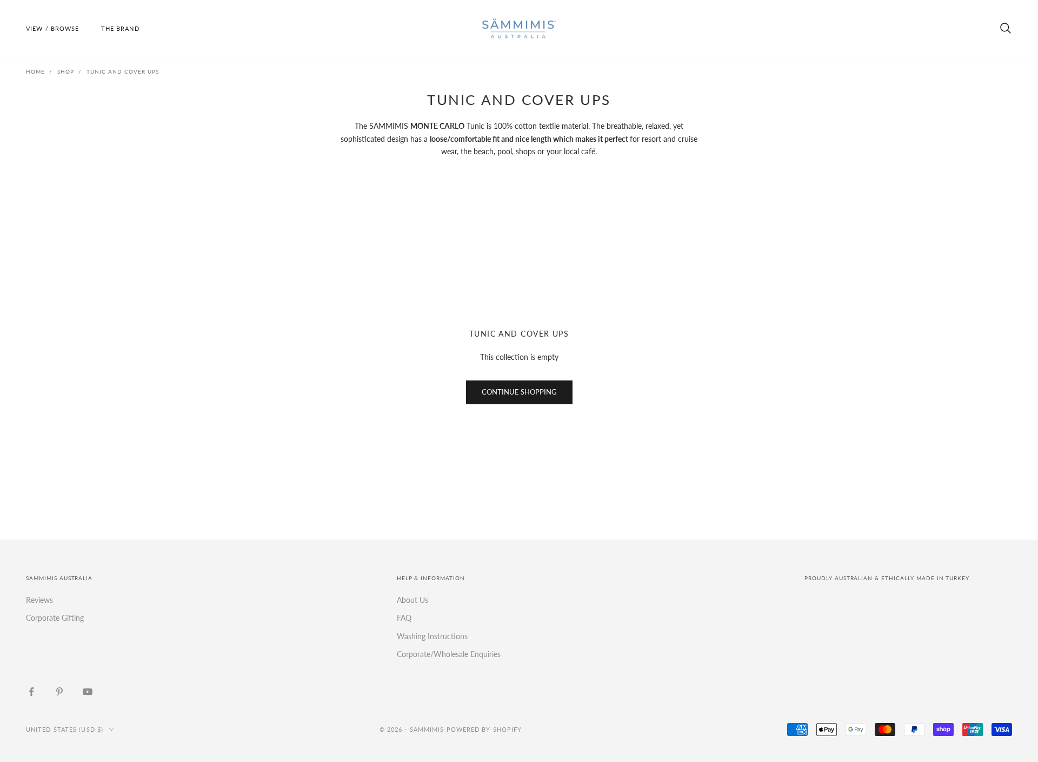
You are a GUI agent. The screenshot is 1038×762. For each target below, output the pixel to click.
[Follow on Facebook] (31, 691)
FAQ (404, 617)
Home (35, 71)
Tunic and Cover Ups (122, 71)
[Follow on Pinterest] (59, 691)
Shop (65, 71)
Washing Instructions (432, 636)
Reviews (39, 600)
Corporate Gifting (55, 617)
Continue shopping (519, 391)
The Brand (120, 28)
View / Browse (52, 28)
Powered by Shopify (484, 729)
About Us (412, 600)
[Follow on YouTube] (87, 691)
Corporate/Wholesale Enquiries (449, 654)
